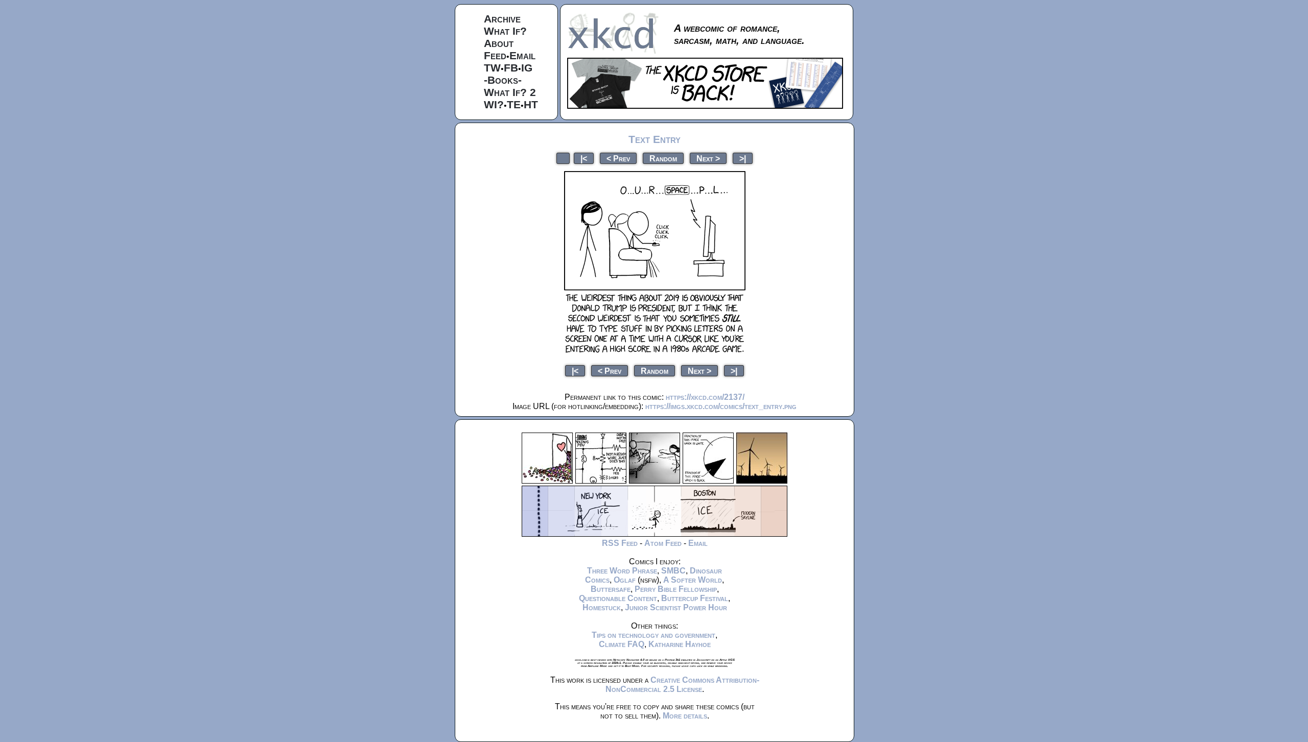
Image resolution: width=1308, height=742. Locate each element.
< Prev (618, 158)
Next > (708, 158)
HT (531, 104)
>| (742, 158)
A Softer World (692, 580)
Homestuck (601, 607)
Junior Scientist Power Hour (676, 607)
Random (663, 158)
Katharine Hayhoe (679, 644)
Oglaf (625, 580)
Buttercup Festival (694, 598)
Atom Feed (663, 543)
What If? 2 (510, 92)
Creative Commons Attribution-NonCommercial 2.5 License (682, 684)
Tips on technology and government (653, 635)
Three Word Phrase (622, 570)
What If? (505, 31)
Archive (502, 19)
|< (583, 158)
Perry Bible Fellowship (676, 589)
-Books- (503, 80)
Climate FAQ (621, 644)
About (498, 43)
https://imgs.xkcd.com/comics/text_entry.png (721, 406)
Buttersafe (610, 589)
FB (511, 68)
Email (522, 55)
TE (514, 104)
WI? (494, 104)
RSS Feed (620, 543)
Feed (495, 55)
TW (492, 68)
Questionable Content (618, 598)
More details (685, 715)
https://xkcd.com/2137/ (705, 397)
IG (526, 68)
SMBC (673, 570)
